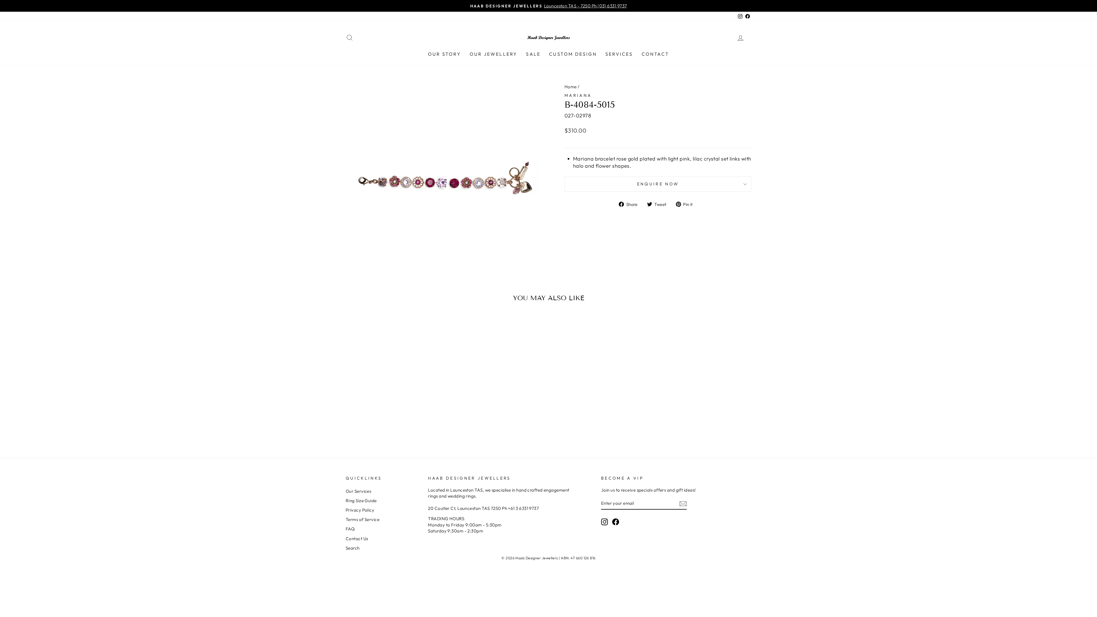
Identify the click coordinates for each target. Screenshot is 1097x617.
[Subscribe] (683, 503)
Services (619, 54)
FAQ (350, 529)
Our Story (444, 54)
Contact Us (357, 538)
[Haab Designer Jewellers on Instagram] (604, 521)
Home (570, 86)
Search (353, 548)
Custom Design (573, 54)
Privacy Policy (360, 510)
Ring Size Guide (361, 500)
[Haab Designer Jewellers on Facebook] (615, 521)
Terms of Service (362, 519)
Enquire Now (658, 184)
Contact (655, 54)
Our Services (358, 491)
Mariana (578, 95)
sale (533, 54)
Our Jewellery (494, 54)
